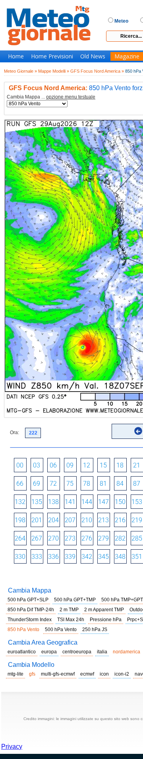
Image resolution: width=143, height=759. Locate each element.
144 (86, 502)
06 (53, 465)
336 (53, 556)
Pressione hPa (106, 619)
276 (86, 538)
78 (86, 483)
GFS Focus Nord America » (97, 71)
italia (102, 652)
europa (49, 652)
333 (36, 556)
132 (20, 502)
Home (16, 56)
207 (70, 520)
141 (70, 502)
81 (103, 483)
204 (53, 520)
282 (120, 538)
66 (19, 483)
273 (70, 538)
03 (36, 465)
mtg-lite (15, 674)
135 (36, 502)
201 (36, 520)
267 (36, 538)
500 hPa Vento (61, 629)
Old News (92, 56)
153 (136, 502)
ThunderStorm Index (30, 619)
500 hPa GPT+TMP (75, 600)
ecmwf (87, 674)
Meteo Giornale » (20, 71)
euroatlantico (22, 652)
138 (53, 502)
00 (19, 465)
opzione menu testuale (70, 97)
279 (103, 538)
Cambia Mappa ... (51, 97)
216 (120, 520)
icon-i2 (121, 674)
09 (69, 465)
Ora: (14, 432)
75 (69, 483)
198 (20, 520)
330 (20, 556)
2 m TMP (69, 609)
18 (120, 465)
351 (136, 556)
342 (86, 556)
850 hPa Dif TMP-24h (31, 609)
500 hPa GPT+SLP (28, 600)
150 (120, 502)
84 (120, 483)
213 (103, 520)
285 (136, 538)
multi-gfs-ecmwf (58, 674)
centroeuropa (76, 652)
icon (104, 674)
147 (103, 502)
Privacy (11, 746)
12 (86, 465)
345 (103, 556)
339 (70, 556)
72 (53, 483)
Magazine (126, 56)
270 (53, 538)
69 (36, 483)
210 (86, 520)
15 (103, 465)
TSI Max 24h (70, 619)
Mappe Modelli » (53, 71)
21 (136, 465)
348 (120, 556)
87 (136, 483)
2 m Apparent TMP (104, 609)
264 (20, 538)
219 (136, 520)
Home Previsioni (52, 56)
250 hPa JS (94, 629)
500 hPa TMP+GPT (122, 600)
